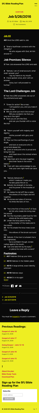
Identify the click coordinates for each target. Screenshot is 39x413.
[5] (5, 277)
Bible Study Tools (9, 374)
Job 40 (7, 36)
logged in (16, 317)
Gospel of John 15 (9, 358)
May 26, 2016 (27, 21)
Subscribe (6, 391)
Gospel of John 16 (9, 352)
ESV (6, 280)
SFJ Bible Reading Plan (12, 4)
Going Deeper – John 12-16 (13, 345)
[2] (5, 261)
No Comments (21, 24)
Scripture (19, 12)
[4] (5, 273)
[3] (5, 265)
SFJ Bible (15, 21)
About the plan (8, 371)
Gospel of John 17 (9, 338)
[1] (4, 256)
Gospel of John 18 (9, 331)
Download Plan (8, 377)
